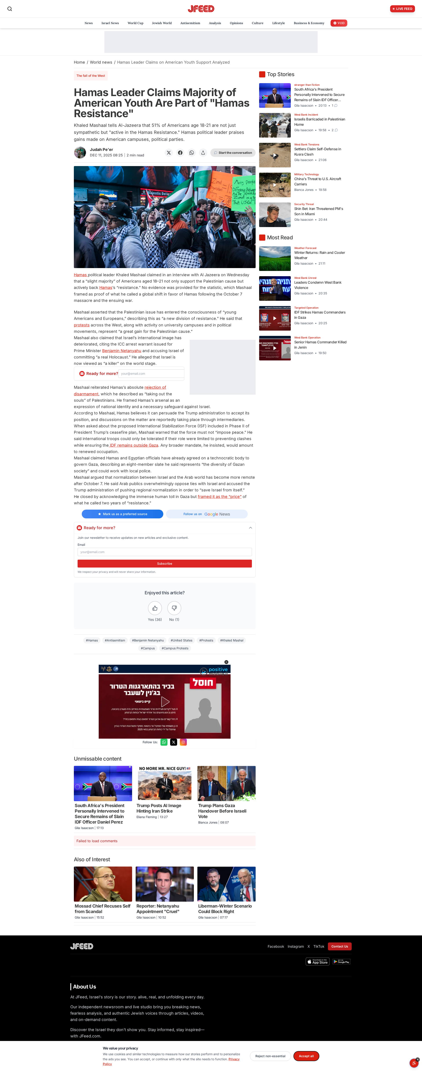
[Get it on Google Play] (341, 961)
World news (101, 62)
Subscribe (164, 563)
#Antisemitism (115, 640)
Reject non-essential (270, 1056)
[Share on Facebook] (180, 153)
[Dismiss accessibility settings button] (417, 1059)
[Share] (203, 153)
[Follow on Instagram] (183, 742)
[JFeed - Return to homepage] (81, 946)
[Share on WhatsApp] (191, 153)
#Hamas (92, 640)
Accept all (306, 1056)
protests (82, 325)
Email (81, 544)
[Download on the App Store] (317, 961)
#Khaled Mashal (231, 640)
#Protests (206, 640)
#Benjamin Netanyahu (148, 640)
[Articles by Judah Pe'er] (80, 152)
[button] (226, 662)
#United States (181, 640)
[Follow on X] (173, 742)
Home (79, 62)
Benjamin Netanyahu (121, 350)
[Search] (9, 8)
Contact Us (339, 946)
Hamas (81, 274)
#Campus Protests (175, 648)
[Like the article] (155, 608)
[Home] (201, 9)
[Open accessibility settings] (414, 1063)
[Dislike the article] (174, 608)
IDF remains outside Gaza (133, 445)
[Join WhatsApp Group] (163, 742)
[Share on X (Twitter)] (169, 153)
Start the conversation (235, 152)
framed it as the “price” (220, 496)
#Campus (148, 648)
